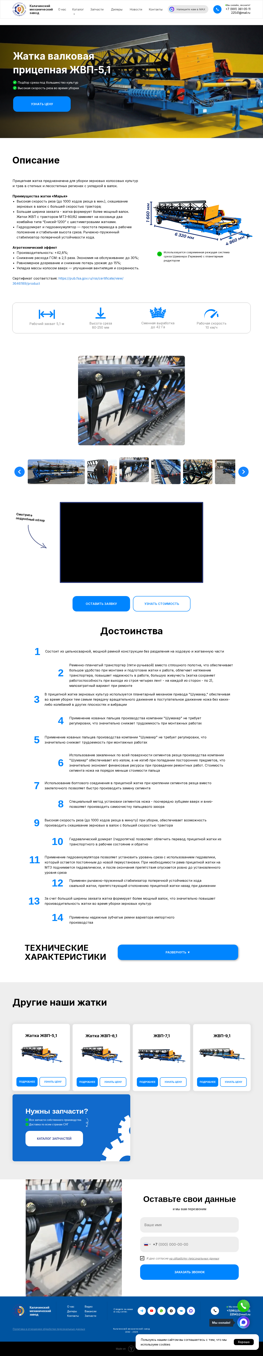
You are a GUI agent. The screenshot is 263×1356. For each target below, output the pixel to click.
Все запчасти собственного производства (55, 1119)
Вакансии (90, 1311)
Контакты (156, 9)
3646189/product (26, 283)
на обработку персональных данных (194, 1258)
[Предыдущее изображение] (19, 472)
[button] (217, 9)
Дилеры (116, 9)
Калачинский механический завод (41, 9)
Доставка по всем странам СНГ (48, 1124)
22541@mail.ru (240, 12)
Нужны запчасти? (56, 1111)
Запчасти (97, 9)
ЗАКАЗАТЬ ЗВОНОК (189, 1272)
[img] (71, 1127)
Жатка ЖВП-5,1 (41, 1035)
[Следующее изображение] (243, 472)
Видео (88, 1306)
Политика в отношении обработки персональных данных (49, 1329)
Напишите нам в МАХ (191, 9)
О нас (62, 9)
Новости (136, 9)
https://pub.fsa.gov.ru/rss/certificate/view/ (90, 278)
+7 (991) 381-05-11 (238, 9)
